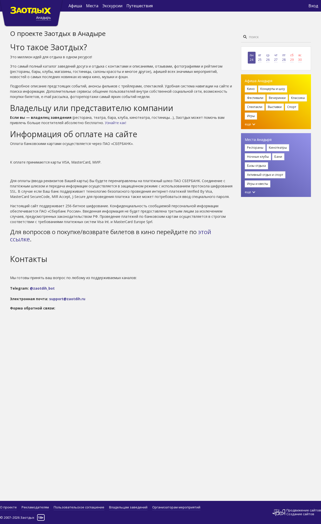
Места (92, 6)
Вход (313, 6)
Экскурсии (112, 6)
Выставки (275, 107)
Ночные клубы (258, 156)
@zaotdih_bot (42, 288)
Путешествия (139, 6)
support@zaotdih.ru (67, 298)
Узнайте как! (115, 122)
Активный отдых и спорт (265, 175)
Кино (251, 89)
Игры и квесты (257, 184)
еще (248, 124)
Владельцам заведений (128, 507)
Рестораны (255, 147)
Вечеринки (277, 98)
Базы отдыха (256, 166)
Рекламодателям (35, 507)
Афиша (75, 6)
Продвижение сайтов (303, 510)
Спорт (291, 107)
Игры (251, 116)
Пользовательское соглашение (79, 507)
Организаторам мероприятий (176, 507)
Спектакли (254, 107)
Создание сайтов (300, 514)
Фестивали (255, 98)
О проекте (8, 507)
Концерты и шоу (272, 89)
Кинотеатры (278, 147)
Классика (298, 98)
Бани (278, 156)
